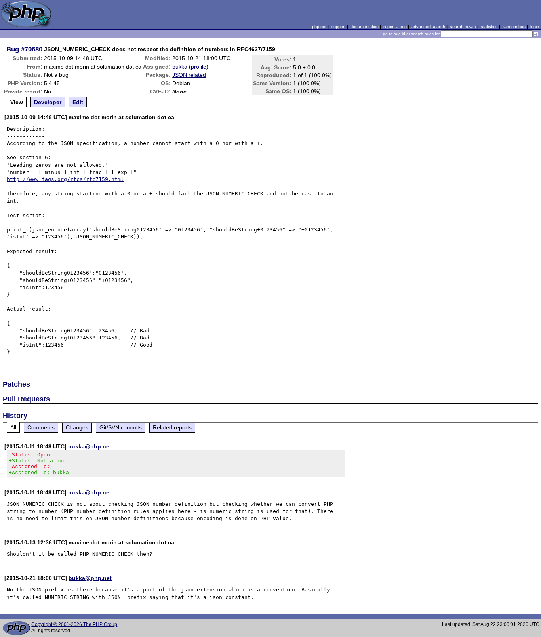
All (13, 427)
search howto (463, 26)
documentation (365, 26)
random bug (514, 26)
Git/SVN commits (120, 427)
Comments (41, 427)
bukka (179, 66)
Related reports (172, 427)
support (338, 26)
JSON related (189, 75)
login (534, 26)
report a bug (395, 26)
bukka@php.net (89, 446)
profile (198, 66)
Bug (12, 49)
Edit (77, 102)
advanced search (428, 26)
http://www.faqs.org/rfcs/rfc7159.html (65, 179)
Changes (77, 427)
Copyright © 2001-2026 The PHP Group (74, 624)
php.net (319, 26)
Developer (47, 102)
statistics (489, 26)
